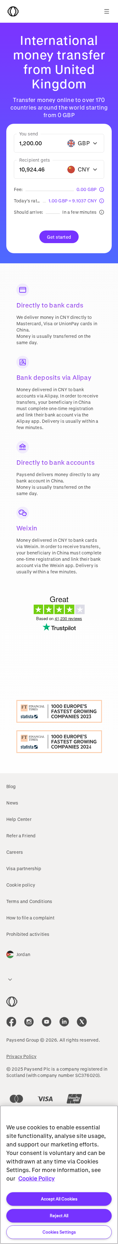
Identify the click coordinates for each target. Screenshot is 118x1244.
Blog (11, 786)
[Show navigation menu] (106, 11)
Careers (14, 852)
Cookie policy (20, 885)
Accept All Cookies (59, 1198)
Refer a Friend (21, 835)
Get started (59, 237)
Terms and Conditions (29, 901)
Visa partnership (24, 868)
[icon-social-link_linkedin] (64, 1022)
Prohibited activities (27, 934)
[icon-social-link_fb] (11, 1022)
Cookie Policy (36, 1178)
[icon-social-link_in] (29, 1022)
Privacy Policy (21, 1056)
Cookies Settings (59, 1231)
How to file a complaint (30, 917)
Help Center (18, 819)
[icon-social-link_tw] (82, 1022)
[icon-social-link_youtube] (47, 1022)
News (12, 802)
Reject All (59, 1215)
